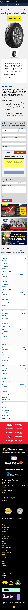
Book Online (5, 558)
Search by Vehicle (6, 526)
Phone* (9, 137)
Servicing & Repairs (6, 547)
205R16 (24, 256)
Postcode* (4, 146)
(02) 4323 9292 (8, 490)
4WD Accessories (6, 542)
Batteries (4, 543)
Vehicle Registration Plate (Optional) (8, 180)
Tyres (3, 524)
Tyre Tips (4, 533)
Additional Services (6, 552)
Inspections (4, 545)
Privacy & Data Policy (10, 602)
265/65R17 (23, 384)
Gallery (4, 565)
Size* (3, 128)
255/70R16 (23, 292)
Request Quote (6, 200)
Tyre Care (4, 531)
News (3, 563)
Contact (4, 556)
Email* (3, 142)
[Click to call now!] (16, 1)
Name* (4, 133)
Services (4, 540)
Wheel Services (5, 550)
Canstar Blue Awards (6, 573)
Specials (4, 554)
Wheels (4, 534)
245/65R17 (23, 329)
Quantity (21, 128)
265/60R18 (23, 402)
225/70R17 (23, 311)
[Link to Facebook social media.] (14, 607)
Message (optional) (6, 185)
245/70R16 (23, 274)
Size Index (4, 572)
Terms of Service (14, 196)
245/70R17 (23, 366)
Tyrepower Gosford (15, 5)
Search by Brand (5, 529)
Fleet (3, 561)
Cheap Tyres (4, 577)
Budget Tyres (5, 575)
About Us (4, 559)
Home (3, 10)
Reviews (4, 567)
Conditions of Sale (18, 602)
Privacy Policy (5, 196)
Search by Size (5, 527)
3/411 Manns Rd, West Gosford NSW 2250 (14, 486)
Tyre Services (5, 549)
